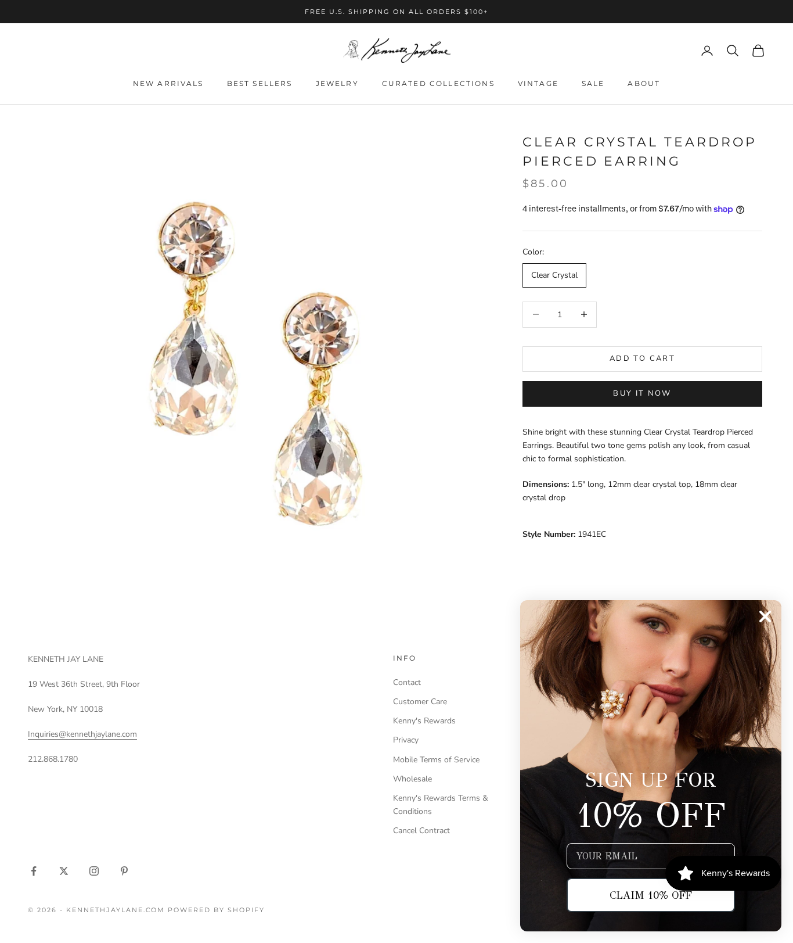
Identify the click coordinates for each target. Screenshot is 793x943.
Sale (593, 83)
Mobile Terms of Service (436, 759)
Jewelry (337, 83)
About (644, 83)
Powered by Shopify (216, 910)
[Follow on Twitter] (64, 871)
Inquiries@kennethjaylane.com (82, 734)
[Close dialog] (765, 616)
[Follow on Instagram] (94, 871)
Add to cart (642, 358)
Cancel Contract (421, 830)
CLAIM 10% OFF (651, 895)
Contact (407, 682)
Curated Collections (438, 83)
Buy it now (642, 393)
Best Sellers (260, 83)
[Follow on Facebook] (33, 871)
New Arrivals (168, 83)
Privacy (406, 739)
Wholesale (412, 778)
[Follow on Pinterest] (124, 871)
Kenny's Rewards (424, 720)
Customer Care (420, 701)
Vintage (538, 83)
